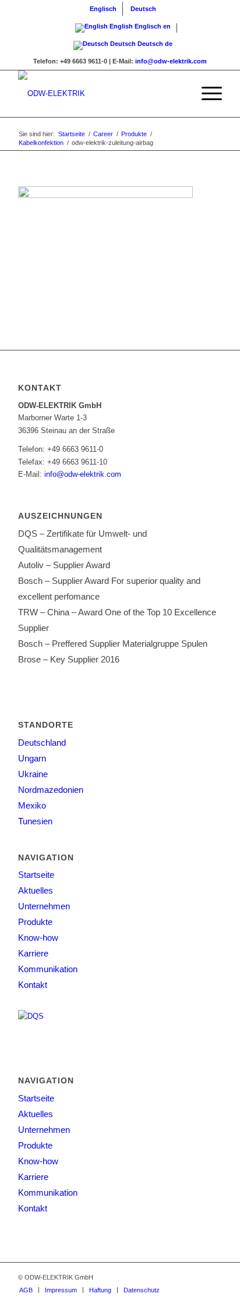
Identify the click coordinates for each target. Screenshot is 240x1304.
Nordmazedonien (50, 790)
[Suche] (178, 93)
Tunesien (35, 821)
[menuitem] (103, 9)
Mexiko (32, 805)
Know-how (38, 937)
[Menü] (206, 93)
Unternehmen (44, 906)
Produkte (35, 922)
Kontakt (32, 985)
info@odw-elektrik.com (171, 61)
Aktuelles (35, 890)
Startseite (36, 875)
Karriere (33, 953)
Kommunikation (47, 969)
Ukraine (33, 774)
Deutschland (42, 742)
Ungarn (32, 758)
